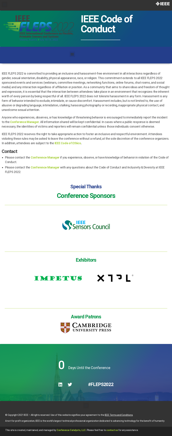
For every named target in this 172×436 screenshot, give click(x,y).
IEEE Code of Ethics (68, 143)
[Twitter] (70, 384)
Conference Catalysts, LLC (71, 430)
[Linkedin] (60, 384)
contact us (112, 430)
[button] (4, 4)
